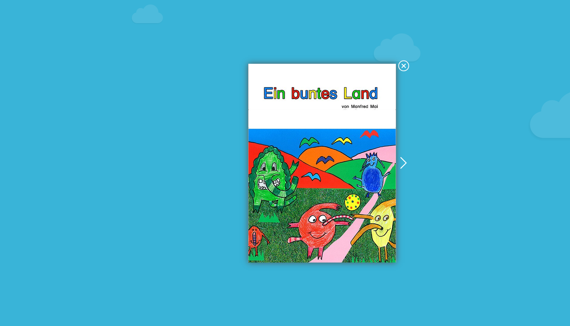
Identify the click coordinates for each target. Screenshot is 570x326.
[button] (403, 66)
